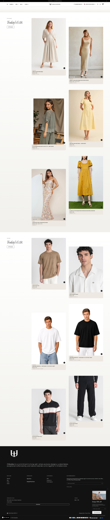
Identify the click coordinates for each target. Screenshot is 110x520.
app (101, 504)
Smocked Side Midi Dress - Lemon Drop (78, 143)
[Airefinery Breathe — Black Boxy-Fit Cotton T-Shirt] (86, 330)
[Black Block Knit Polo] (49, 412)
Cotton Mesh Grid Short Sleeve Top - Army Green (43, 146)
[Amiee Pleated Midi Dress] (49, 44)
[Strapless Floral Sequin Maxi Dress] (49, 195)
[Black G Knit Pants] (86, 399)
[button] (97, 4)
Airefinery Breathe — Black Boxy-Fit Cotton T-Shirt (81, 357)
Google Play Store (31, 481)
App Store (29, 478)
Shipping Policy (82, 513)
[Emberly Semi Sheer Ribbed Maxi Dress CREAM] (86, 52)
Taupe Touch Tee (35, 285)
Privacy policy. (69, 486)
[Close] (108, 489)
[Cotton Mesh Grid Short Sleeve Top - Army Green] (49, 121)
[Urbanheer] (55, 4)
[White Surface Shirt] (86, 269)
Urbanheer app (82, 478)
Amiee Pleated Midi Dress (37, 71)
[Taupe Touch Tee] (49, 261)
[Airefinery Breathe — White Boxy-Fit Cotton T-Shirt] (49, 338)
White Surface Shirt (74, 294)
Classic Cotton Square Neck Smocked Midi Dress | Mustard (82, 210)
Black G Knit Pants (74, 423)
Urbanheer (16, 517)
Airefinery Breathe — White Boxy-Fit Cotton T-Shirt (43, 366)
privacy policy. (102, 515)
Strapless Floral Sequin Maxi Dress (40, 222)
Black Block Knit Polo (37, 436)
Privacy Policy (87, 513)
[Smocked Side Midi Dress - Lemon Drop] (86, 116)
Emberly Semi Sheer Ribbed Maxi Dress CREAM (79, 80)
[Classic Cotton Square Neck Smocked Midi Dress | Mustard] (86, 182)
